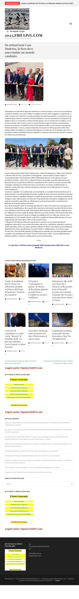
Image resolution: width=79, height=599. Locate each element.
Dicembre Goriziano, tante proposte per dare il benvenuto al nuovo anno (38, 334)
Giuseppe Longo (11, 104)
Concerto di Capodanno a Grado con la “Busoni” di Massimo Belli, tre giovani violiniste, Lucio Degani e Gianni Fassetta (15, 338)
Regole (57, 580)
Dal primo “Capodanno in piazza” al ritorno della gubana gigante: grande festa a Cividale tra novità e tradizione (38, 289)
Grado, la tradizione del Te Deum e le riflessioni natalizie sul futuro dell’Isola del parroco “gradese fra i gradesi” (15, 288)
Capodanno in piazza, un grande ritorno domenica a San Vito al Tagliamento (62, 334)
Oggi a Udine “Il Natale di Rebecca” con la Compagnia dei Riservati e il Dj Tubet (32, 467)
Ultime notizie (12, 3)
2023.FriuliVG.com (23, 35)
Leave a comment (36, 104)
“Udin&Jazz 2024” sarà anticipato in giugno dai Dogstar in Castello (28, 472)
